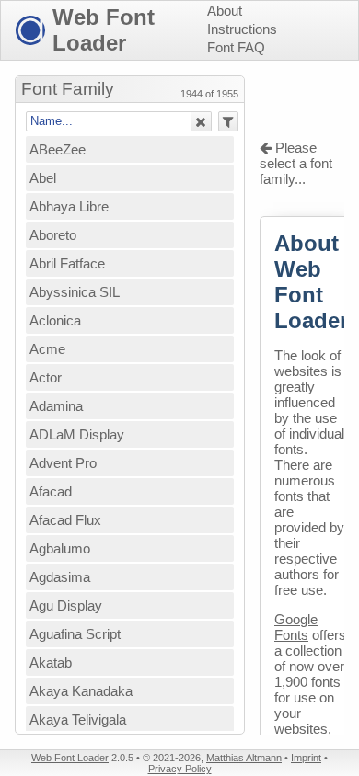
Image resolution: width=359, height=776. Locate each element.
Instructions (242, 29)
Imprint (306, 757)
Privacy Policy (180, 768)
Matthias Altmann (244, 757)
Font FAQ (236, 47)
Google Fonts (296, 627)
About (224, 10)
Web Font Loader (103, 30)
